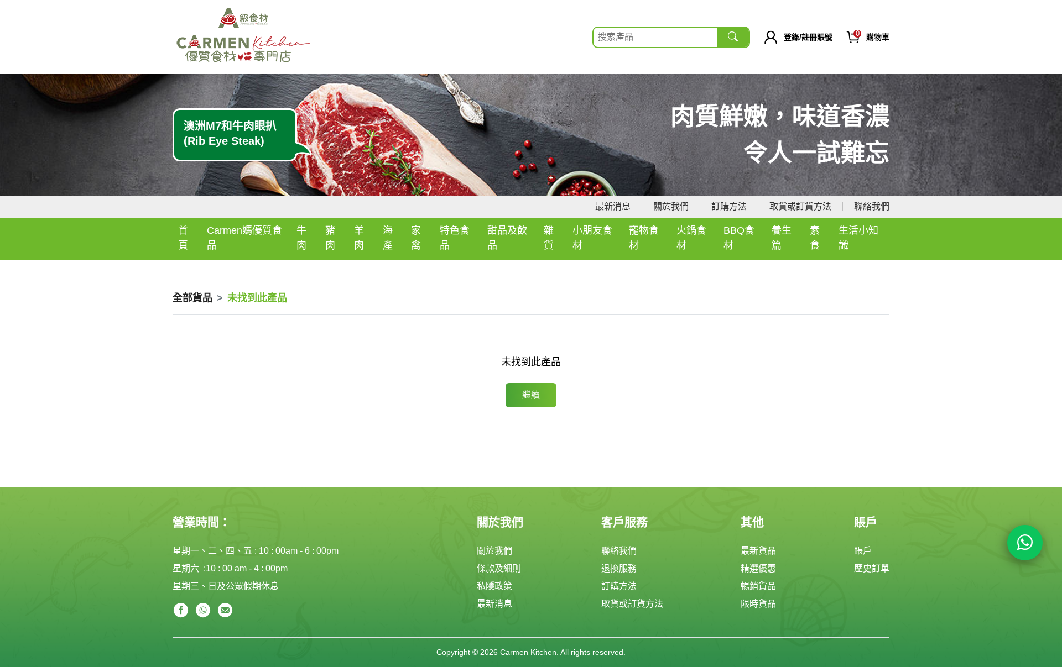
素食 (815, 238)
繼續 (531, 395)
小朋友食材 (592, 238)
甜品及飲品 (507, 238)
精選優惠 (758, 568)
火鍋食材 (691, 238)
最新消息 (613, 206)
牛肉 (301, 238)
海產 (388, 238)
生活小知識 (858, 238)
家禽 (416, 238)
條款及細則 (499, 568)
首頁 (183, 238)
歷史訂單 (871, 568)
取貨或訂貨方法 (800, 206)
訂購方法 (729, 206)
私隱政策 (494, 586)
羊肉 (359, 238)
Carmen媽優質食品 (244, 238)
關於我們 (671, 206)
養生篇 (782, 238)
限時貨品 (758, 603)
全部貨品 (192, 297)
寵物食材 (644, 238)
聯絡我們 (871, 206)
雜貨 (549, 238)
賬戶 (863, 550)
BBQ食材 (738, 238)
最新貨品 (758, 550)
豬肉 (330, 238)
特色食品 (455, 238)
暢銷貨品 (758, 586)
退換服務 (619, 568)
